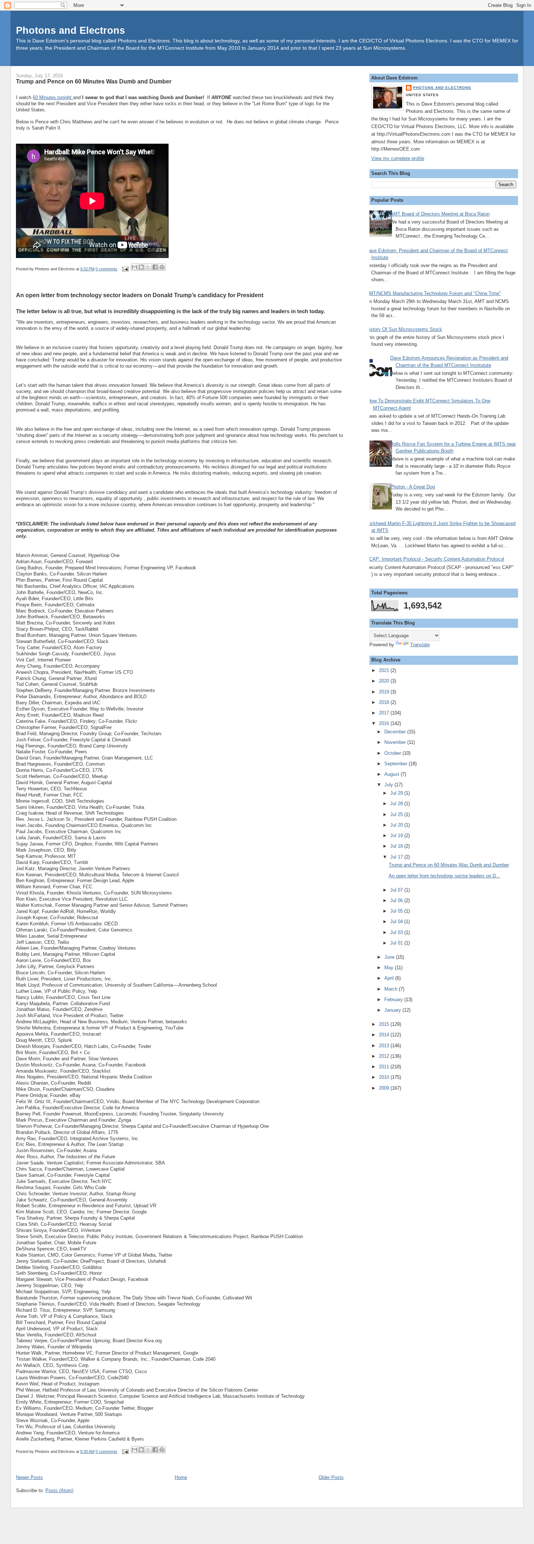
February (394, 999)
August (392, 774)
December (395, 731)
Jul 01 (397, 943)
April (389, 978)
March (391, 989)
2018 (385, 702)
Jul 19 (397, 835)
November (395, 742)
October (393, 753)
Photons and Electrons (70, 30)
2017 (385, 713)
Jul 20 (397, 825)
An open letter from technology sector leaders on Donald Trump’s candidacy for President (139, 295)
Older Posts (331, 1477)
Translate (420, 644)
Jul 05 (397, 911)
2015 (385, 1024)
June (390, 957)
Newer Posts (29, 1477)
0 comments (106, 269)
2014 (385, 1034)
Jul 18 (397, 846)
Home (181, 1477)
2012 (385, 1056)
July (389, 784)
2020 (385, 681)
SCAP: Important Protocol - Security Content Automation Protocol (435, 559)
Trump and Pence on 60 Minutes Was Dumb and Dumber (93, 81)
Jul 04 (397, 921)
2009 (385, 1088)
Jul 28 (397, 803)
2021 (385, 670)
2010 (385, 1077)
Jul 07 (397, 890)
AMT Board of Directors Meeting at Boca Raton (440, 214)
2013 (385, 1045)
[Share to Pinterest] (162, 267)
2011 (385, 1066)
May (389, 967)
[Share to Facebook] (155, 267)
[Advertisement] (400, 1207)
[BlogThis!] (141, 267)
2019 (385, 692)
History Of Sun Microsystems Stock (404, 329)
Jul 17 (397, 857)
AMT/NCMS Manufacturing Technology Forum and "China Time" (433, 293)
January (393, 1010)
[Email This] (134, 267)
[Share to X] (148, 267)
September (396, 763)
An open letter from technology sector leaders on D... (444, 876)
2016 (385, 723)
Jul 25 (397, 814)
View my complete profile (397, 158)
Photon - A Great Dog (412, 487)
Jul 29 (397, 793)
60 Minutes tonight (53, 97)
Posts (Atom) (59, 1490)
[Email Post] (124, 269)
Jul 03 (397, 932)
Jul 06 (397, 900)
